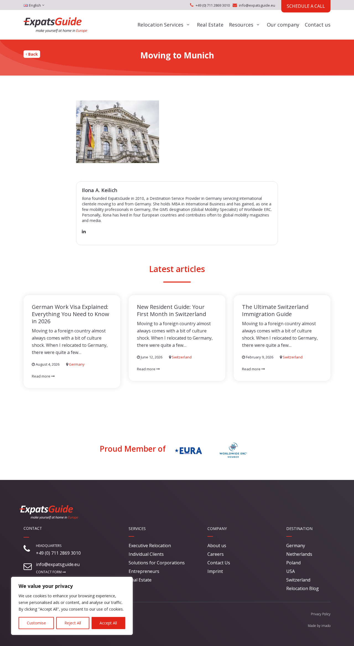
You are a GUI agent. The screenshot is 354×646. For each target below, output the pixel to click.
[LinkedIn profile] (84, 231)
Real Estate (210, 24)
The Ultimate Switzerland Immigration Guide (275, 310)
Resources (241, 24)
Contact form (49, 572)
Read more (41, 376)
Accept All (108, 623)
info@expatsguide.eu (257, 5)
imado (325, 625)
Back (32, 54)
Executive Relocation (150, 545)
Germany (77, 364)
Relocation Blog (302, 588)
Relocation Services (160, 24)
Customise (36, 623)
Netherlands (299, 554)
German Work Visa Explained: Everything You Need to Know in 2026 (70, 314)
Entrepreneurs (144, 571)
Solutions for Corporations (157, 563)
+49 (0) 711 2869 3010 (213, 5)
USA (290, 571)
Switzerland (182, 357)
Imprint (215, 571)
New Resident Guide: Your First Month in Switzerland (171, 310)
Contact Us (218, 563)
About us (216, 545)
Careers (215, 554)
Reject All (72, 623)
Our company (283, 24)
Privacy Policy (320, 614)
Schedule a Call (306, 6)
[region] (72, 606)
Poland (293, 563)
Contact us (317, 24)
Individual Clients (146, 554)
